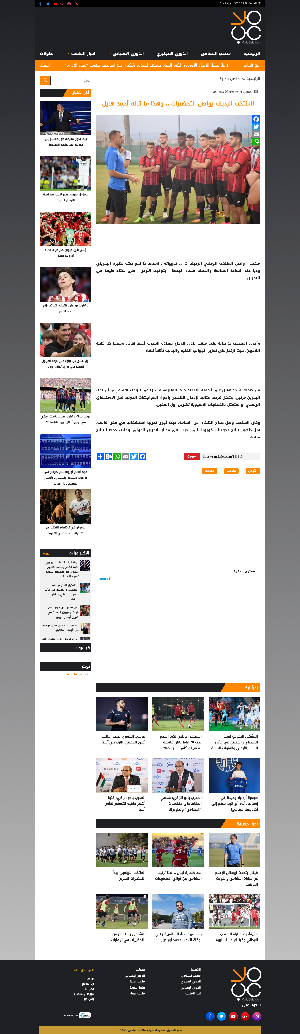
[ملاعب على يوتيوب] (56, 4)
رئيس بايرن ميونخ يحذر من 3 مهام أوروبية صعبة (65, 252)
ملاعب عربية (137, 993)
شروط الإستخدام (84, 994)
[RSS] (77, 4)
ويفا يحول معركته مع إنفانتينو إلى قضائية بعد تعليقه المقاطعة (66, 141)
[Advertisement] (178, 296)
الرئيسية (252, 53)
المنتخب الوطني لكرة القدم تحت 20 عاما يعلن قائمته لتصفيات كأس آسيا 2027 (181, 742)
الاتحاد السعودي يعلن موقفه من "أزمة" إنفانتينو (60, 628)
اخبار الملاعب (193, 993)
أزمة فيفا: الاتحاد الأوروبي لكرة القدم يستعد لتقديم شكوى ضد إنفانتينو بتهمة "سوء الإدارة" (199, 65)
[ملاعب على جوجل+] (63, 4)
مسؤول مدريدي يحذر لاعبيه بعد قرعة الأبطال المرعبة (65, 197)
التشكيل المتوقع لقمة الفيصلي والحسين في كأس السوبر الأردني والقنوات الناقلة (234, 742)
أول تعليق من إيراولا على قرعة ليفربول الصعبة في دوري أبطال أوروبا (65, 363)
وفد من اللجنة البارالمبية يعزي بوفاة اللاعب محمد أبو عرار (178, 937)
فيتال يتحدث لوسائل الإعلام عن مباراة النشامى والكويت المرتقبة (236, 878)
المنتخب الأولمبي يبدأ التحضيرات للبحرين (129, 876)
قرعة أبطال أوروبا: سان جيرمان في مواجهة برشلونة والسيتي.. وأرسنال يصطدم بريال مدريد (66, 477)
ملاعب (231, 471)
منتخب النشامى (216, 53)
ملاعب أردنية (230, 78)
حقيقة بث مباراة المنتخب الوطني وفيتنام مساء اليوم (237, 937)
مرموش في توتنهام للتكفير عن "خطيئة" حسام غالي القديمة (65, 530)
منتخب (209, 471)
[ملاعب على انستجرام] (70, 4)
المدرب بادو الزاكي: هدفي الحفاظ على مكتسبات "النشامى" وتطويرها (181, 803)
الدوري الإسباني (127, 53)
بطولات (140, 969)
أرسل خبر (89, 999)
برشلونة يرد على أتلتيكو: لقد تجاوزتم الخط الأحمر (65, 308)
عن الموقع (88, 984)
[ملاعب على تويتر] (49, 4)
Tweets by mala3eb (77, 674)
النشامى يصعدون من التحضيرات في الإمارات (128, 937)
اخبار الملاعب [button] (82, 53)
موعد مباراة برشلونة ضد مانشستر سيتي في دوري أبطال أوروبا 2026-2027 (65, 419)
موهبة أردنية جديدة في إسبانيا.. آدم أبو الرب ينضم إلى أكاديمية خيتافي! (234, 803)
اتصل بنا (89, 989)
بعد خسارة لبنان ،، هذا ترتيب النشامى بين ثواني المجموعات (178, 876)
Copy (192, 456)
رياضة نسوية (137, 988)
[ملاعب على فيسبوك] (42, 4)
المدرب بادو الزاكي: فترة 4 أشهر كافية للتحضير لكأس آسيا (125, 803)
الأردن (145, 270)
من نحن (90, 978)
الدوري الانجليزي (172, 53)
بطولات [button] (47, 53)
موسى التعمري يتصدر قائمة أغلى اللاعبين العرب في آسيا (123, 739)
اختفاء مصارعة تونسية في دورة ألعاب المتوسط (62, 65)
